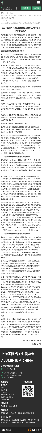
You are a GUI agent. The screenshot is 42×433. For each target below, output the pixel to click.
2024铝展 (7, 47)
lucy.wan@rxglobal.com (12, 375)
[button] (26, 8)
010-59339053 (9, 378)
